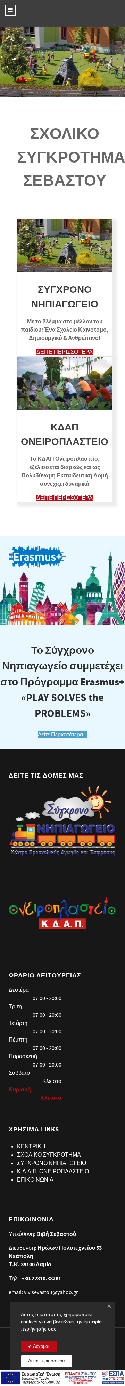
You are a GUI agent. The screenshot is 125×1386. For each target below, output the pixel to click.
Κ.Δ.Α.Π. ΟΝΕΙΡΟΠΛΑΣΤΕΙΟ (53, 1171)
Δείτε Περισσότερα (46, 1361)
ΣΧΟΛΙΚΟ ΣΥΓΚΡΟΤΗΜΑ (49, 1155)
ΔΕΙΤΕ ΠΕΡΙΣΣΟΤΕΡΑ (64, 352)
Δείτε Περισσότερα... (62, 734)
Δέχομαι (40, 1346)
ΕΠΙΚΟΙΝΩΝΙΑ (35, 1180)
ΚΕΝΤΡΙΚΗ (31, 1146)
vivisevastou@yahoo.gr (51, 1292)
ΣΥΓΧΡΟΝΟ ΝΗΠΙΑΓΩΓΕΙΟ (51, 1163)
